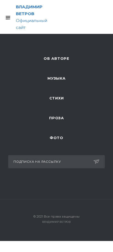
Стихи (56, 98)
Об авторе (56, 58)
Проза (56, 118)
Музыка (56, 78)
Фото (56, 138)
